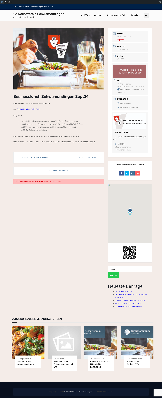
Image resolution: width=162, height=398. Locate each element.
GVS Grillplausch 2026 (123, 291)
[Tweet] (127, 173)
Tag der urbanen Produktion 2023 (128, 303)
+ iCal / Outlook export (87, 157)
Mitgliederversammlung (129, 107)
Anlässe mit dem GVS (116, 15)
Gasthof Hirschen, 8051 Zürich (29, 109)
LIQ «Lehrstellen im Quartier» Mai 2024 (130, 300)
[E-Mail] (137, 173)
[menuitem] (2, 2)
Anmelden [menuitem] (8, 2)
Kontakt (134, 15)
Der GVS (84, 15)
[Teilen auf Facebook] (121, 173)
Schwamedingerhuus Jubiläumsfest (129, 306)
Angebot (97, 15)
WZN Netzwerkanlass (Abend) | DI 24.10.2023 (100, 364)
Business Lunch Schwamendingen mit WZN (63, 364)
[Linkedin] (132, 173)
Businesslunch (125, 103)
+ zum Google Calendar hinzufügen (35, 157)
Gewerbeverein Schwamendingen (38, 14)
